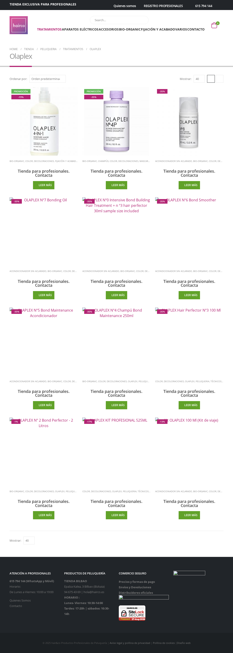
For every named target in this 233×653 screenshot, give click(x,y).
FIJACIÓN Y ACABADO (158, 29)
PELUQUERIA (145, 381)
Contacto (16, 606)
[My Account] (103, 6)
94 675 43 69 (72, 592)
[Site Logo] (19, 25)
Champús (103, 161)
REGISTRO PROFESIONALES (163, 6)
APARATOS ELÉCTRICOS (80, 29)
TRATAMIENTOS (49, 29)
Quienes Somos (20, 600)
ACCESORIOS (109, 29)
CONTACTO (196, 29)
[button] (211, 79)
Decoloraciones (44, 161)
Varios (181, 29)
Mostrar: (185, 79)
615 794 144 (203, 6)
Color (29, 161)
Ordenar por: (18, 79)
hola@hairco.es (94, 592)
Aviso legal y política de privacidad (130, 643)
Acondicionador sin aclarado (173, 161)
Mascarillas (146, 161)
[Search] (142, 20)
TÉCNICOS (215, 381)
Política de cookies (164, 643)
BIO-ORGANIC (130, 29)
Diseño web (184, 643)
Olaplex (132, 381)
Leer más (45, 185)
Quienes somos (125, 6)
